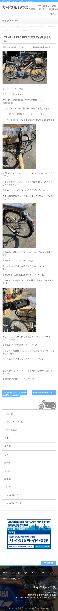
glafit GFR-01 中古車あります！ (44, 392)
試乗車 (7, 479)
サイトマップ (47, 573)
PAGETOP (49, 563)
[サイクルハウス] (15, 10)
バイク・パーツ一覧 (13, 422)
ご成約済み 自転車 (37, 47)
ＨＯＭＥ (5, 573)
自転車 (47, 47)
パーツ (7, 487)
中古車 (7, 446)
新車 (6, 438)
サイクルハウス (25, 608)
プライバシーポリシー (11, 579)
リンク (34, 573)
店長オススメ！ (11, 430)
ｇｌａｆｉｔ (10, 454)
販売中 (7, 462)
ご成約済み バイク (13, 495)
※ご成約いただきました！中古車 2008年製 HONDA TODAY (14, 394)
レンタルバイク (20, 573)
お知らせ (8, 414)
